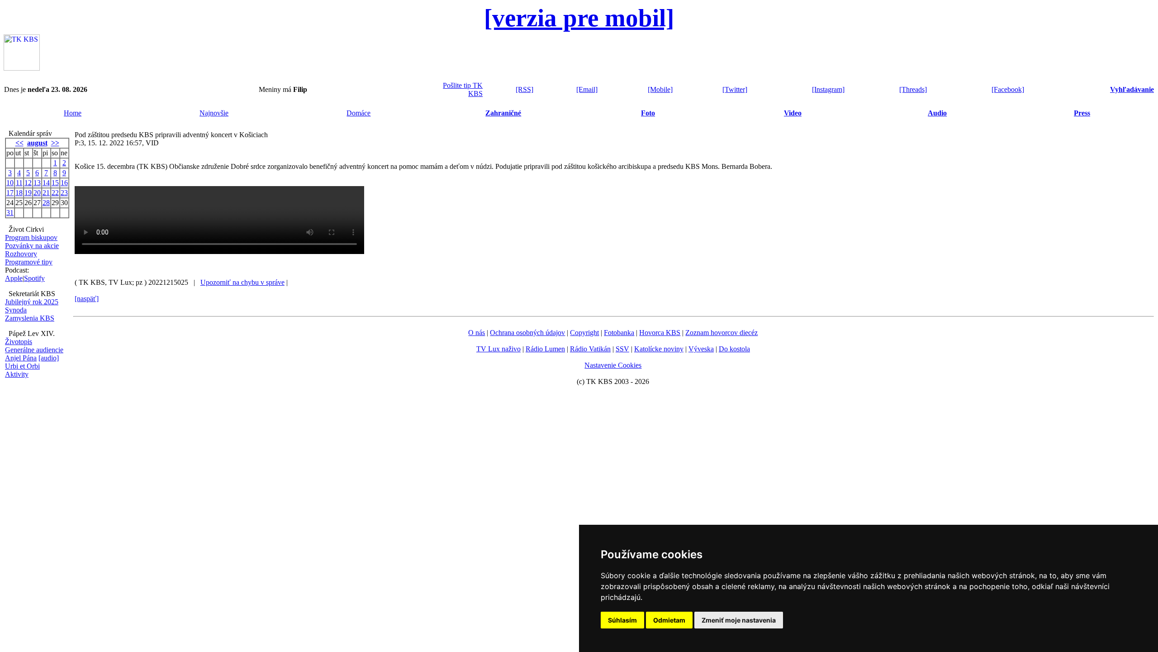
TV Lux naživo (498, 349)
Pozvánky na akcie (32, 245)
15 (55, 183)
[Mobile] (660, 89)
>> (55, 143)
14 (46, 183)
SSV (622, 349)
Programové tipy (28, 262)
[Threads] (913, 89)
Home (72, 113)
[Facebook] (1008, 89)
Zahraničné (503, 113)
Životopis (18, 341)
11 (19, 183)
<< (19, 143)
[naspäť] (87, 298)
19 (28, 193)
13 (37, 183)
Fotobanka (619, 332)
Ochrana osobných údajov (527, 332)
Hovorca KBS (659, 332)
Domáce (358, 113)
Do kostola (734, 349)
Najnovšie (213, 113)
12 (28, 183)
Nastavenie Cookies (612, 365)
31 (10, 212)
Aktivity (16, 374)
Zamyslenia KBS (29, 318)
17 (10, 193)
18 (19, 193)
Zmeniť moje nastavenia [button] (739, 620)
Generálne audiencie (34, 350)
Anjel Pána (21, 358)
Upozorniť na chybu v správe (242, 282)
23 (64, 193)
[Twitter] (734, 89)
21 (46, 193)
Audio (937, 113)
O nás (476, 332)
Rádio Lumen (545, 349)
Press (1082, 113)
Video (793, 113)
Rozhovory (21, 254)
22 (55, 193)
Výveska (701, 349)
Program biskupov (31, 237)
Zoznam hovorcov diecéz (721, 332)
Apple (14, 278)
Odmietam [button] (669, 620)
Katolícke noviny (658, 349)
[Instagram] (828, 89)
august (37, 143)
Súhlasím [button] (622, 620)
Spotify (34, 278)
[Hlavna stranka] (22, 68)
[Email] (587, 89)
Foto (648, 113)
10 (10, 183)
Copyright (584, 332)
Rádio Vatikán (590, 349)
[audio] (48, 358)
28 (46, 202)
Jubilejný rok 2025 (31, 302)
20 (37, 193)
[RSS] (524, 89)
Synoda (16, 310)
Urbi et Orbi (22, 366)
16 (64, 183)
